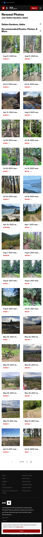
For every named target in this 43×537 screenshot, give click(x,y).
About (4, 475)
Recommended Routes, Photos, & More (19, 29)
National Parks (26, 490)
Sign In (34, 8)
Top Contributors (7, 487)
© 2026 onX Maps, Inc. (16, 534)
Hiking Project (26, 481)
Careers (4, 520)
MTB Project (26, 478)
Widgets (4, 481)
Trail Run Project (27, 484)
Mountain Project (27, 475)
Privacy (31, 534)
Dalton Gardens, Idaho (13, 24)
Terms (26, 534)
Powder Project (26, 487)
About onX (5, 517)
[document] (21, 528)
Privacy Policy (19, 527)
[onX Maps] (6, 504)
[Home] (10, 8)
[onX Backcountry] (8, 2)
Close (21, 531)
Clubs (4, 484)
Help (3, 478)
